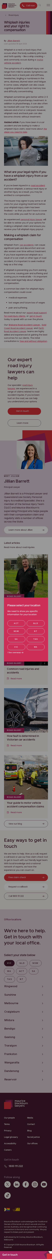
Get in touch (10, 1255)
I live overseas (14, 652)
